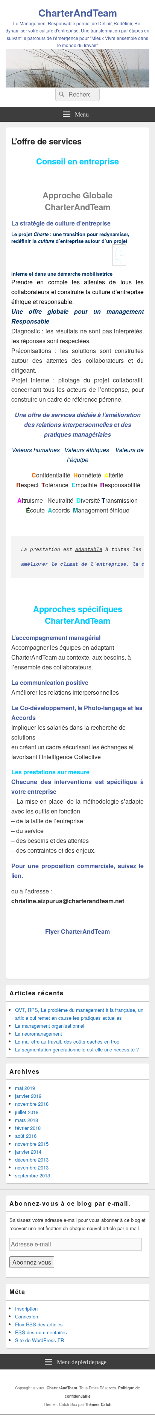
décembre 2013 (32, 1159)
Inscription (26, 1308)
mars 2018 (26, 1119)
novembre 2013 (32, 1167)
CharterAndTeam (77, 13)
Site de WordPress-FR (39, 1340)
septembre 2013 (32, 1175)
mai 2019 (25, 1087)
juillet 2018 (26, 1112)
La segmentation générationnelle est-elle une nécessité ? (77, 1049)
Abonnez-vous (31, 1262)
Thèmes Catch (98, 1404)
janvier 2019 (28, 1095)
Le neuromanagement (38, 1033)
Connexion (26, 1316)
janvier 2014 (28, 1151)
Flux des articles (39, 1324)
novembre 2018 (32, 1103)
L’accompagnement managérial (55, 637)
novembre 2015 (32, 1143)
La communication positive (49, 682)
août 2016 (25, 1135)
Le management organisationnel (49, 1025)
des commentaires (41, 1332)
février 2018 (28, 1127)
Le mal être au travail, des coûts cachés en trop (67, 1041)
